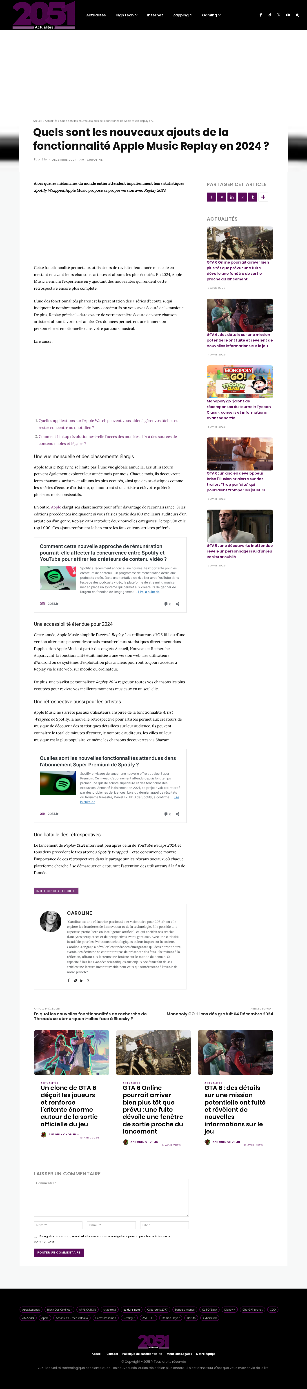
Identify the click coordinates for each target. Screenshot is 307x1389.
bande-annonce (185, 1309)
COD (273, 1309)
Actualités (51, 121)
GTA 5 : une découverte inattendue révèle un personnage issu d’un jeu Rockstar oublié (240, 551)
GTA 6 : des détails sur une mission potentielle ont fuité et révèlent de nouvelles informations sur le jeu (240, 340)
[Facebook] (260, 15)
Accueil (37, 121)
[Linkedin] (81, 979)
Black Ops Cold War (59, 1309)
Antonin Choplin (62, 1134)
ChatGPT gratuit (252, 1309)
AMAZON (28, 1318)
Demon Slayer (171, 1318)
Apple (56, 507)
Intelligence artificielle (56, 891)
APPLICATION (87, 1309)
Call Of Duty (209, 1309)
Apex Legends (31, 1309)
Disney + (229, 1309)
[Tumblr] (252, 197)
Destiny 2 (129, 1318)
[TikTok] (269, 15)
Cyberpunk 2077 (157, 1309)
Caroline (95, 160)
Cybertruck (210, 1318)
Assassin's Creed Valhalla (72, 1318)
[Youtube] (288, 15)
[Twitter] (279, 15)
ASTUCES (148, 1318)
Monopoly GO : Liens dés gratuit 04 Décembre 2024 (220, 1014)
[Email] (242, 197)
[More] (263, 197)
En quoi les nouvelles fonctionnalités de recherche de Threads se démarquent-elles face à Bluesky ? (90, 1016)
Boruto (191, 1318)
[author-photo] (44, 1135)
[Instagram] (75, 979)
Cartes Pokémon (105, 1318)
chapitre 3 (109, 1309)
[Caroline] (50, 947)
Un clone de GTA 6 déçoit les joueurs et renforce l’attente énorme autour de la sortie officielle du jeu (69, 1106)
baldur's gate (131, 1309)
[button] (297, 15)
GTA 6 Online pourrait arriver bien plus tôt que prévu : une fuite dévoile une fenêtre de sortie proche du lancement (238, 271)
